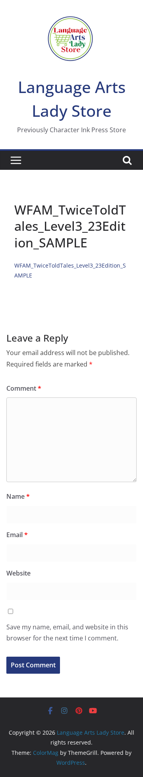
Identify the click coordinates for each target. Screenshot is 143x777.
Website (18, 573)
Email (17, 534)
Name (18, 496)
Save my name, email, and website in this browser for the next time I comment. (67, 633)
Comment (23, 388)
